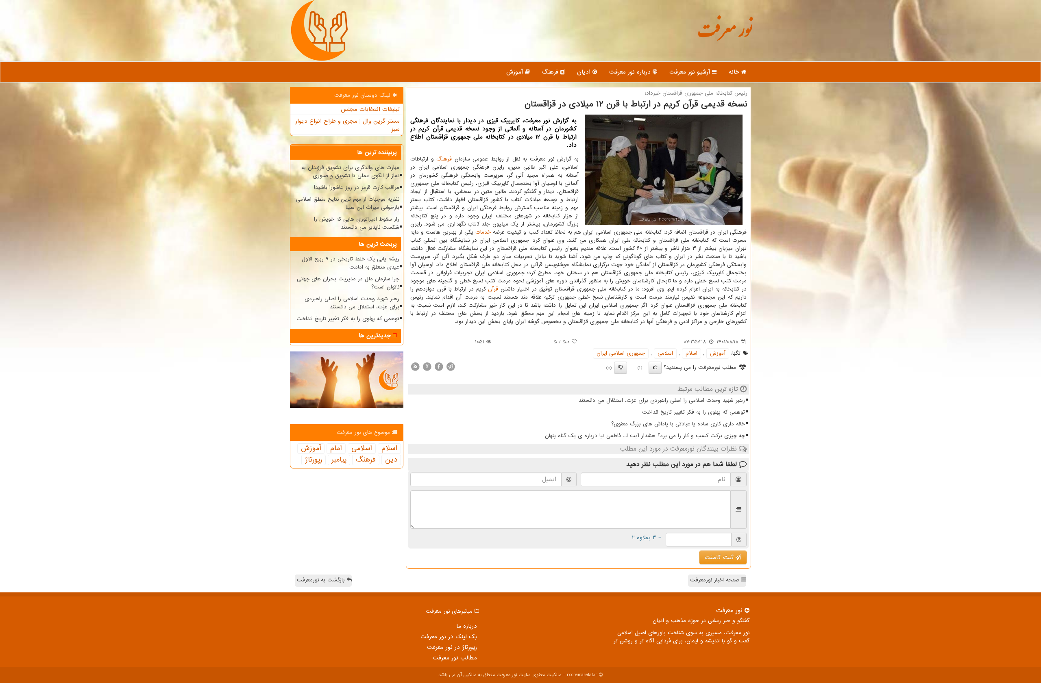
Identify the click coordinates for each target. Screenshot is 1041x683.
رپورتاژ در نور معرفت (452, 647)
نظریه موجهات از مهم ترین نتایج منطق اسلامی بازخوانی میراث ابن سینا (347, 203)
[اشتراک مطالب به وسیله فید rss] (415, 366)
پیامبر (338, 460)
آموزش (515, 71)
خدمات (483, 232)
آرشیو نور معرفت (690, 71)
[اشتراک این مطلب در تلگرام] (450, 366)
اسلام (691, 353)
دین (391, 460)
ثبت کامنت (720, 557)
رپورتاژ (313, 460)
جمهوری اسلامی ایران (621, 353)
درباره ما (466, 626)
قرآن (493, 289)
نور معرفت (724, 34)
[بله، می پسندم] (655, 368)
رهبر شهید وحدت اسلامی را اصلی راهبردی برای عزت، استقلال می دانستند (662, 400)
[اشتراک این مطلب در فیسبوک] (439, 366)
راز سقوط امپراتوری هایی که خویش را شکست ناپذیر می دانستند (356, 223)
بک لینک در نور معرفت (448, 636)
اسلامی (665, 353)
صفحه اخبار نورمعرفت (715, 580)
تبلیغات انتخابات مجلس (370, 109)
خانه (735, 71)
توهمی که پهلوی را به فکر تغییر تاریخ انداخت (693, 412)
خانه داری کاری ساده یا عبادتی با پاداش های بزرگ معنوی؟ (678, 424)
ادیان (584, 71)
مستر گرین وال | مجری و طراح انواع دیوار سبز (347, 125)
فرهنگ (551, 71)
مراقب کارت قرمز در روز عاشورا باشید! (356, 187)
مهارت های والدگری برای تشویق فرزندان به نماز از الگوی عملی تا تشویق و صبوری (350, 172)
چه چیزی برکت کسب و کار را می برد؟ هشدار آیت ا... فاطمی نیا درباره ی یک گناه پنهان (645, 436)
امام (336, 448)
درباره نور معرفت (631, 71)
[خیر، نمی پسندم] (620, 368)
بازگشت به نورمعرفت (322, 580)
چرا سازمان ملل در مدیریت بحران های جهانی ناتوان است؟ (348, 283)
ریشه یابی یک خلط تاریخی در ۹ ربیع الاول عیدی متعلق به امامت (350, 263)
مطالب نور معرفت (455, 657)
